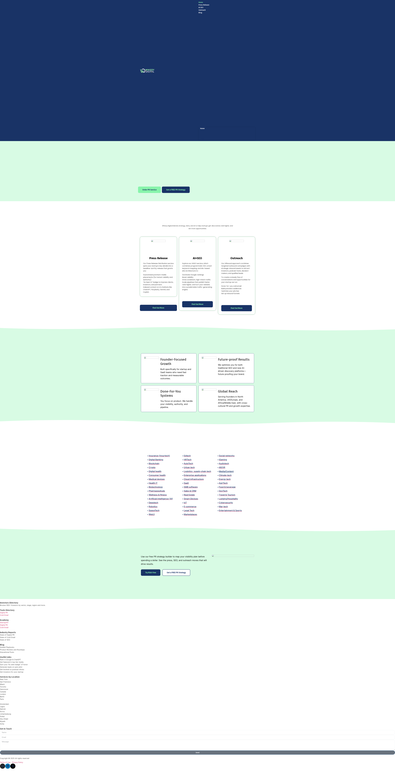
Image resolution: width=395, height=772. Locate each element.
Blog (200, 13)
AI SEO (201, 7)
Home (201, 2)
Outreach (202, 10)
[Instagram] (2, 766)
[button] (227, 70)
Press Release (204, 5)
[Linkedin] (7, 766)
